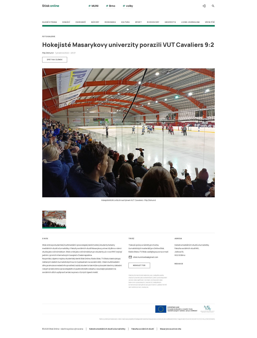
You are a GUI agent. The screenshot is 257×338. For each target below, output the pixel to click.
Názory (95, 22)
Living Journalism (190, 22)
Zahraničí (81, 22)
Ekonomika (110, 22)
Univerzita (170, 22)
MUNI (93, 6)
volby (128, 6)
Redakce (179, 264)
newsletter (139, 265)
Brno (110, 6)
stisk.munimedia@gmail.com (143, 257)
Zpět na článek (54, 60)
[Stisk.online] (50, 6)
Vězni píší (210, 22)
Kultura (125, 22)
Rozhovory (153, 22)
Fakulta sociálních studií (142, 329)
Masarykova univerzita (170, 329)
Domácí (66, 22)
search (213, 6)
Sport (138, 22)
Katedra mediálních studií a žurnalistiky (107, 329)
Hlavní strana (49, 22)
